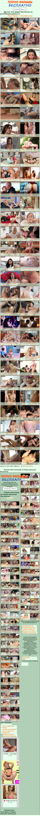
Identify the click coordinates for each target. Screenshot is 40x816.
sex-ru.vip (10, 498)
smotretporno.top (26, 16)
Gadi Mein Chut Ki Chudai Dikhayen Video (29, 626)
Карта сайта (26, 657)
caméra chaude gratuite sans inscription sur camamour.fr (9, 731)
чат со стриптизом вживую (8, 726)
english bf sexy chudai (29, 632)
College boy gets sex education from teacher (28, 630)
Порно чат (23, 9)
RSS (24, 659)
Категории (16, 9)
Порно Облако (13, 16)
